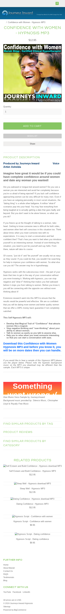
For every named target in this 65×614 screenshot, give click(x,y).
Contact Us (8, 571)
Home (6, 565)
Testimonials (8, 577)
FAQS (5, 574)
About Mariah (9, 568)
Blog (5, 580)
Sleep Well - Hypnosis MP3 (32, 488)
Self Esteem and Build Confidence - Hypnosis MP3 (32, 471)
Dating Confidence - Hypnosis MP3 (32, 504)
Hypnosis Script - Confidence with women (32, 521)
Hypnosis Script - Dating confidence (32, 539)
